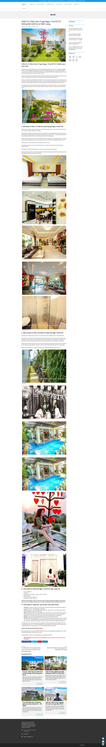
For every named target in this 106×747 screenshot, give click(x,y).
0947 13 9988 (43, 0)
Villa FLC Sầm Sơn (40, 4)
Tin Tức (24, 8)
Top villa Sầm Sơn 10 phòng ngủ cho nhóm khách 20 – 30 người (32, 703)
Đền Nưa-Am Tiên (68, 4)
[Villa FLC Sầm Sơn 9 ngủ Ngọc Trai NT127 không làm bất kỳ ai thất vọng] (44, 45)
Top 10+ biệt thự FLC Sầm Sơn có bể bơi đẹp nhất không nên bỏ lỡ (33, 673)
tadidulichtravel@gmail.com (72, 0)
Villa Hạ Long (59, 4)
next (57, 648)
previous (31, 649)
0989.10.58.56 (39, 631)
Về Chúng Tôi (76, 4)
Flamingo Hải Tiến (50, 4)
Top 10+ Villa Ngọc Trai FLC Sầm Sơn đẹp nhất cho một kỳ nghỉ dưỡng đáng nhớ (76, 48)
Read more (39, 683)
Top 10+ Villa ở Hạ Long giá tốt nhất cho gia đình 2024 (54, 703)
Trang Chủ (32, 4)
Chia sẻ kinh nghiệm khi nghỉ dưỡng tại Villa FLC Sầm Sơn (55, 672)
